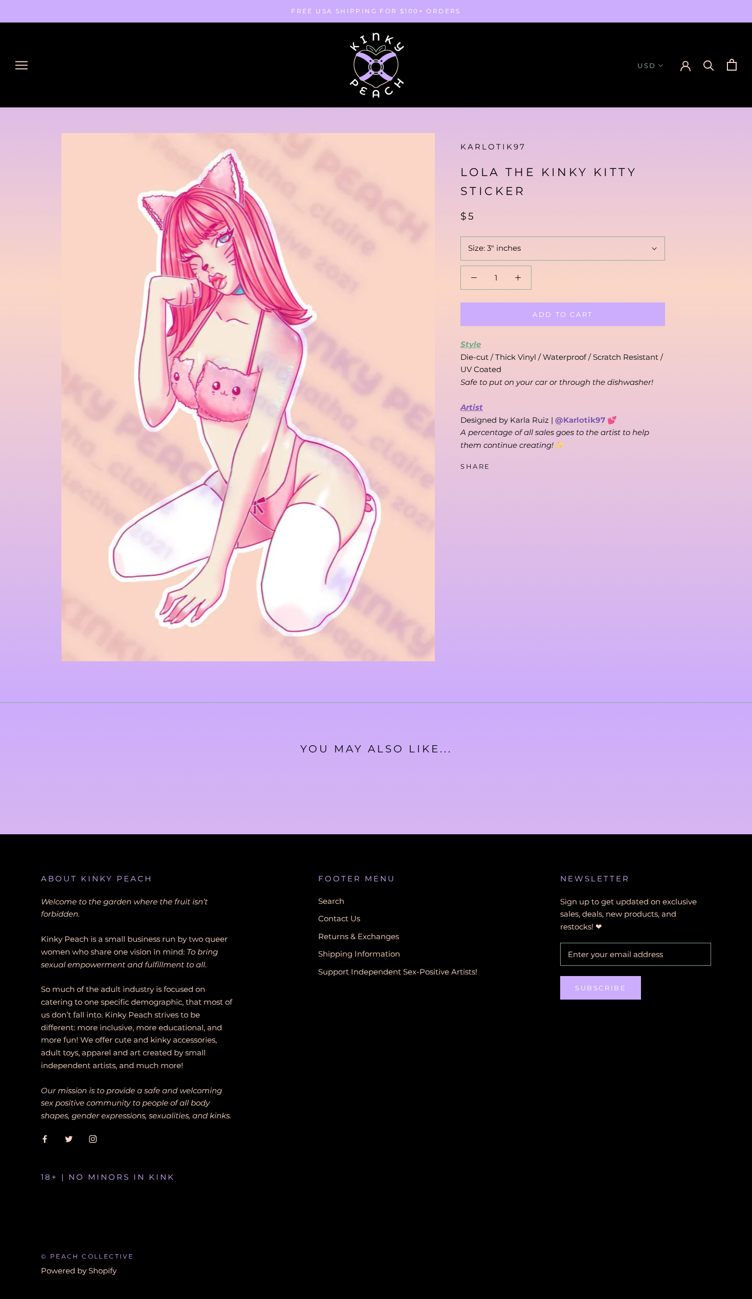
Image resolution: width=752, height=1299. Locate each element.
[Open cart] (732, 65)
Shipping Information (359, 954)
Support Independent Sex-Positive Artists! (397, 972)
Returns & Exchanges (358, 936)
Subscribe (600, 988)
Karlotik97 (493, 146)
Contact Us (339, 918)
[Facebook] (500, 464)
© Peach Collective (87, 1256)
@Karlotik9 (578, 420)
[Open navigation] (21, 65)
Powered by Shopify (79, 1270)
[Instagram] (93, 1139)
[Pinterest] (527, 464)
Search (331, 901)
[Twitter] (514, 464)
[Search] (708, 64)
